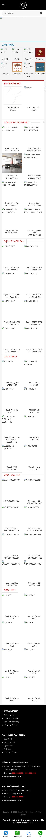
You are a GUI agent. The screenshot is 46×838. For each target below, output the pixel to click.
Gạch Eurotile (40, 74)
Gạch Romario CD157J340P (34, 468)
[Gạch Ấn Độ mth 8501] (12, 631)
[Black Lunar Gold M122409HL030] (12, 136)
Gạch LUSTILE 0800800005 (12, 584)
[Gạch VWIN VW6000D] (34, 425)
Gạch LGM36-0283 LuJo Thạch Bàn (12, 296)
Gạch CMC (6, 74)
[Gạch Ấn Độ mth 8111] (12, 686)
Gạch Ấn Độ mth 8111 (12, 699)
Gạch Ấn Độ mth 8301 (34, 644)
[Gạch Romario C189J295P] (12, 397)
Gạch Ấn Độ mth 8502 (34, 617)
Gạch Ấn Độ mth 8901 (12, 672)
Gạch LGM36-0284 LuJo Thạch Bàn (34, 268)
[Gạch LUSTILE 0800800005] (12, 570)
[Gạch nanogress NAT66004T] (12, 370)
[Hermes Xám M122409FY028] (12, 163)
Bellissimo (7, 749)
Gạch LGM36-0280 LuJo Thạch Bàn (34, 323)
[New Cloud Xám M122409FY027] (34, 163)
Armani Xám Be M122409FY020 (12, 231)
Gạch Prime (6, 59)
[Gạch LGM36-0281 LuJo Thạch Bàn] (12, 310)
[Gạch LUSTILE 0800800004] (34, 570)
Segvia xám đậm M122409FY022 (12, 204)
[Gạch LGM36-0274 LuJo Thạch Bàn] (34, 337)
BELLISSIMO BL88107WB (12, 468)
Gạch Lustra (40, 59)
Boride (17, 59)
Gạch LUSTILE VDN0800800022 (34, 556)
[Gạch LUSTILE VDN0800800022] (34, 543)
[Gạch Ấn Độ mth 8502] (34, 604)
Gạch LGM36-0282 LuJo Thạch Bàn (34, 296)
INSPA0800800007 (11, 501)
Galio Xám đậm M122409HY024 (34, 149)
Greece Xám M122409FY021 (34, 204)
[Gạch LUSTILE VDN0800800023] (12, 543)
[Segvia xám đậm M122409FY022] (12, 191)
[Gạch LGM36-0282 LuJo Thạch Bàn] (34, 282)
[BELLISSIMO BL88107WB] (12, 455)
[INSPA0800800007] (12, 489)
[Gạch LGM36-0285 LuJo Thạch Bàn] (12, 255)
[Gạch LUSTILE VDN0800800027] (34, 489)
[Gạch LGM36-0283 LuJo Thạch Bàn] (12, 282)
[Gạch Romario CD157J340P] (34, 455)
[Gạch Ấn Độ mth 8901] (12, 658)
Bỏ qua (30, 823)
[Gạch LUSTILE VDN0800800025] (34, 516)
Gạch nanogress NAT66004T (12, 383)
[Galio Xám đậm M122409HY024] (34, 136)
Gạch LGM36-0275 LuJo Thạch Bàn (12, 350)
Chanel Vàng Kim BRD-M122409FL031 (34, 232)
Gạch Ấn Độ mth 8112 (34, 672)
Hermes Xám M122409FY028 (12, 177)
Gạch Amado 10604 (13, 108)
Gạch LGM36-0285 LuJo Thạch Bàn (12, 268)
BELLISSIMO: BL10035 (34, 383)
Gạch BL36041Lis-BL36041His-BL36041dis (12, 439)
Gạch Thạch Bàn (28, 75)
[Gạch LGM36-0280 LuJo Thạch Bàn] (34, 310)
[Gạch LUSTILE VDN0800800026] (12, 516)
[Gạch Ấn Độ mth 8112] (34, 658)
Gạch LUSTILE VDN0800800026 (11, 529)
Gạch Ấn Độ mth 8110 (34, 699)
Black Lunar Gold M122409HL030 (12, 149)
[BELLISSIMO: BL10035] (34, 370)
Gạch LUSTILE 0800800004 (34, 584)
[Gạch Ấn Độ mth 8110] (34, 686)
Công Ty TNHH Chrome (27, 812)
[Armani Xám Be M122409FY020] (12, 218)
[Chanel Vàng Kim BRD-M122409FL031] (34, 218)
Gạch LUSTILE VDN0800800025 (34, 529)
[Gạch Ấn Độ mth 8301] (34, 631)
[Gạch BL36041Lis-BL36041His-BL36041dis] (12, 425)
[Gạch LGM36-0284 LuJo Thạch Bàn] (34, 255)
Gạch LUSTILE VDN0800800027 (34, 502)
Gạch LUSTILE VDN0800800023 (11, 556)
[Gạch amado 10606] (33, 95)
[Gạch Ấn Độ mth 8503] (12, 604)
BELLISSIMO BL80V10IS (34, 411)
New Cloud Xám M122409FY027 (34, 177)
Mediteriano (17, 74)
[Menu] (3, 5)
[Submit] (41, 13)
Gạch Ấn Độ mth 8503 (12, 617)
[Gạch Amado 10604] (13, 95)
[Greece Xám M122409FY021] (34, 191)
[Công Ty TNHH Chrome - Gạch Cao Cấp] (23, 5)
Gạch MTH (29, 59)
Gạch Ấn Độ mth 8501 (12, 644)
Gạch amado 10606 (33, 108)
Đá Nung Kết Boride (11, 752)
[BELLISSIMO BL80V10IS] (34, 397)
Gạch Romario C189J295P (12, 411)
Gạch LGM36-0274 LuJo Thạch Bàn (34, 350)
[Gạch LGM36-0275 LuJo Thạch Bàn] (12, 337)
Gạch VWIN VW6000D (34, 438)
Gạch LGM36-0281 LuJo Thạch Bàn (12, 323)
